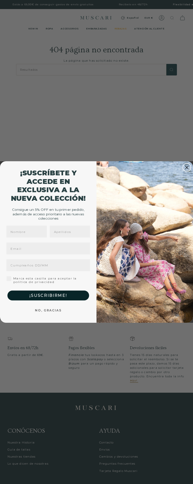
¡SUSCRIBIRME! (48, 295)
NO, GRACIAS (48, 310)
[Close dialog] (187, 167)
